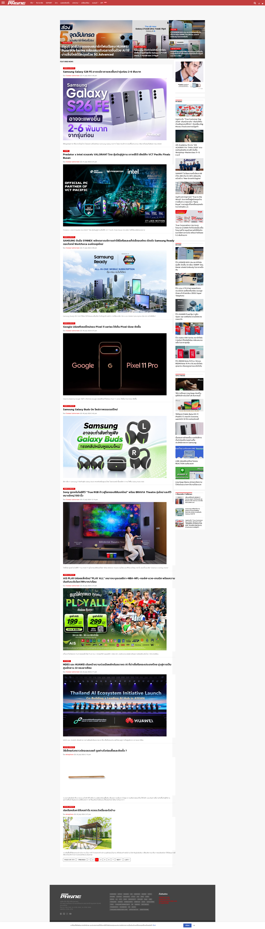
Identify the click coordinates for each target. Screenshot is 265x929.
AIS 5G (134, 907)
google (119, 896)
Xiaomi (144, 894)
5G (129, 907)
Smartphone (144, 909)
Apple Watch (133, 909)
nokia (112, 899)
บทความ (75, 3)
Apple (120, 894)
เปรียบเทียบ (85, 3)
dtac (133, 896)
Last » (127, 860)
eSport (49, 3)
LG (116, 899)
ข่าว (56, 3)
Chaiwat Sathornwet (73, 76)
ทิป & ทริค (39, 3)
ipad (125, 899)
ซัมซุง (145, 899)
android (137, 894)
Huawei (126, 894)
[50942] (189, 89)
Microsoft (132, 899)
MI (132, 904)
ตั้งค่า (154, 925)
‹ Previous (82, 860)
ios (138, 896)
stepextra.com (164, 899)
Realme (140, 899)
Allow (187, 925)
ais (131, 894)
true (111, 904)
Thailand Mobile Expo (122, 904)
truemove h (114, 907)
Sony (147, 896)
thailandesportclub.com (168, 901)
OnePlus (137, 902)
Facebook (123, 907)
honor (120, 902)
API (103, 3)
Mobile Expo (128, 902)
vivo (142, 896)
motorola (145, 904)
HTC (120, 899)
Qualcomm (150, 902)
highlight (126, 896)
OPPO (149, 894)
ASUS (143, 902)
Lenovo (137, 904)
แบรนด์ (94, 3)
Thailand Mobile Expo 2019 (118, 909)
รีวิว (31, 3)
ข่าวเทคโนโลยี (163, 903)
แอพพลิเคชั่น (64, 3)
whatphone (69, 754)
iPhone (112, 896)
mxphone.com (164, 897)
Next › (119, 860)
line (150, 899)
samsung (113, 894)
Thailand (113, 902)
